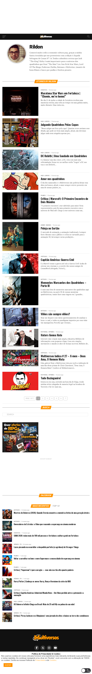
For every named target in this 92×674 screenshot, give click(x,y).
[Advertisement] (46, 17)
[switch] (86, 670)
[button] (46, 671)
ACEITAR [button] (8, 665)
